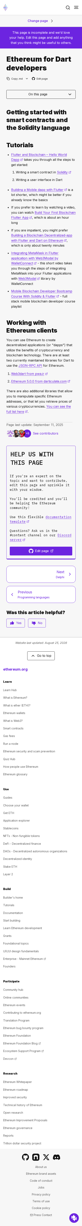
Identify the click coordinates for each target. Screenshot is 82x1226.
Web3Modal (29, 279)
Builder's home (13, 897)
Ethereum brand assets (41, 1173)
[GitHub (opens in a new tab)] (25, 1157)
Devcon (10, 1058)
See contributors (45, 433)
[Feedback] (74, 1218)
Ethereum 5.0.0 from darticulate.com (40, 381)
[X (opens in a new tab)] (46, 1157)
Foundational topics (16, 943)
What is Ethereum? (15, 697)
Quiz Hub (9, 759)
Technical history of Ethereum (22, 1105)
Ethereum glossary (15, 774)
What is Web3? (13, 720)
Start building (11, 920)
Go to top (44, 656)
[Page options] (26, 78)
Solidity (64, 172)
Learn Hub (10, 690)
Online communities (15, 997)
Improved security (15, 1097)
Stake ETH (10, 866)
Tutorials (8, 905)
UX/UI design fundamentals (21, 951)
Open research (13, 1112)
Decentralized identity (17, 858)
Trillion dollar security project (22, 1143)
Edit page (40, 79)
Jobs (41, 1187)
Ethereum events (14, 1005)
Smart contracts (13, 728)
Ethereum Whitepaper (17, 1082)
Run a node (10, 743)
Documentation (13, 913)
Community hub (13, 989)
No (40, 623)
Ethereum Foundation (17, 1035)
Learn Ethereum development (22, 928)
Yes (18, 623)
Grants (7, 936)
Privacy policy (41, 1194)
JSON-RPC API (30, 366)
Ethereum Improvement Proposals (25, 1120)
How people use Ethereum (20, 766)
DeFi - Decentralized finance (22, 843)
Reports (8, 1135)
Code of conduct (41, 1180)
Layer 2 (8, 874)
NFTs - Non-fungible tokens (21, 836)
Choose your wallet (16, 805)
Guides (7, 797)
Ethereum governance (17, 1128)
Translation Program (16, 1020)
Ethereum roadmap (15, 1089)
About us (41, 1167)
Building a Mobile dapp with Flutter (39, 190)
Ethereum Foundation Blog (22, 1043)
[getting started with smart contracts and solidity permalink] (4, 120)
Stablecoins (11, 828)
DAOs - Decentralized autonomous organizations (35, 851)
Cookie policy (41, 1208)
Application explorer (16, 820)
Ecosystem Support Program (23, 1051)
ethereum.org (15, 669)
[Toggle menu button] (76, 7)
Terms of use (41, 1201)
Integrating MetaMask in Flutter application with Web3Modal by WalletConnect (35, 258)
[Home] (5, 7)
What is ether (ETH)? (16, 705)
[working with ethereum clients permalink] (4, 326)
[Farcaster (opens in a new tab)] (35, 1157)
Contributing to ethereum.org (22, 1012)
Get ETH (8, 813)
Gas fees (9, 736)
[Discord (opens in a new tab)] (56, 1157)
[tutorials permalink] (4, 145)
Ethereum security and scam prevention (29, 751)
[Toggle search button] (68, 7)
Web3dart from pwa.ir (29, 374)
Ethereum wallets (14, 713)
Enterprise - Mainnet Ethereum (24, 958)
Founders (9, 966)
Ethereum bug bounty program (23, 1028)
